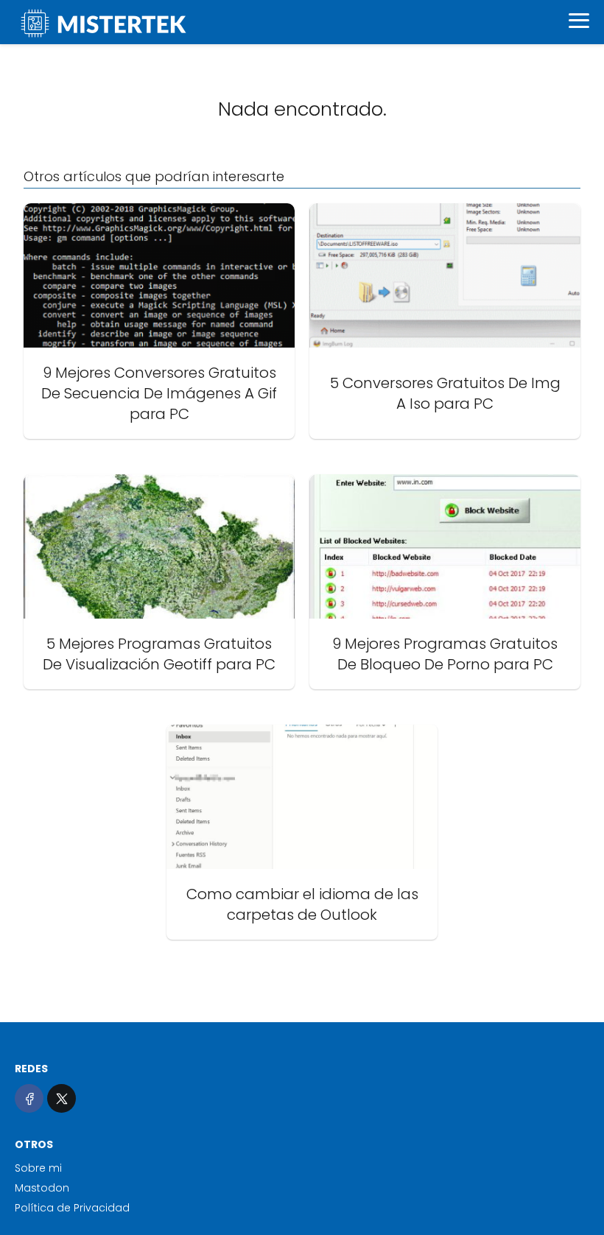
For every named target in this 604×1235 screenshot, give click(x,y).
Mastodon (42, 1188)
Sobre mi (38, 1168)
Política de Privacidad (72, 1207)
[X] (61, 1098)
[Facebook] (29, 1098)
